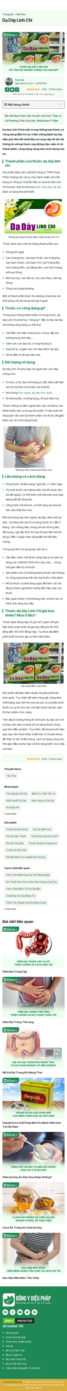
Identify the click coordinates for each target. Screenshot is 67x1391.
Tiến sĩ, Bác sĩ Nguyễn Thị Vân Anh (23, 1368)
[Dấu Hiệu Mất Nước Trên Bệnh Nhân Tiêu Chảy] (33, 1253)
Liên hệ (9, 1346)
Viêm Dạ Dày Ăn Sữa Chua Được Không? (27, 1177)
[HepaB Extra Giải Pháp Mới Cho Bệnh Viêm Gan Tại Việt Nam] (33, 1098)
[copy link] (17, 89)
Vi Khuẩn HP (12, 807)
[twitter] (27, 1312)
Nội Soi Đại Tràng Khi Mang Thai (22, 1072)
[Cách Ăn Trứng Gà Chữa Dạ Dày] (33, 1203)
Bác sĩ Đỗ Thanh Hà (16, 1359)
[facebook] (5, 1312)
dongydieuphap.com (12, 1382)
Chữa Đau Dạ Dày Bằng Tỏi (20, 895)
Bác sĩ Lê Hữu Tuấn (15, 1350)
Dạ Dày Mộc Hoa (42, 829)
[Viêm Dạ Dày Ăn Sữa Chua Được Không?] (33, 1153)
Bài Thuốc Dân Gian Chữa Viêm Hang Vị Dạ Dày (31, 881)
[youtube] (20, 1312)
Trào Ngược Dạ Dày (16, 793)
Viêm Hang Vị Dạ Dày (42, 800)
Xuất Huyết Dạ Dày (16, 800)
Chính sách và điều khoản (18, 1341)
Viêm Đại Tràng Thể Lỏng (18, 1022)
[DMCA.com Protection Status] (18, 1320)
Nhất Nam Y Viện (47, 120)
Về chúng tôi (12, 1332)
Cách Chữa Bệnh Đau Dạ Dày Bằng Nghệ (28, 874)
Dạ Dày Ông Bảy (15, 843)
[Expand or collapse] (61, 104)
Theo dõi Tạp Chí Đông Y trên (25, 94)
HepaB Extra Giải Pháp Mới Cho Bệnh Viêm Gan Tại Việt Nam (31, 1124)
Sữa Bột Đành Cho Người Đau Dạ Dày (26, 857)
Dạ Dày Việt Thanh (16, 836)
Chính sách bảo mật (15, 1337)
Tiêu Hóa (20, 14)
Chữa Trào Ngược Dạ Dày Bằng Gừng (26, 902)
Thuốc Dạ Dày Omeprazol (43, 843)
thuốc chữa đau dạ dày (47, 187)
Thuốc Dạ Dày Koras (17, 829)
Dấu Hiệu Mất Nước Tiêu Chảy (20, 1277)
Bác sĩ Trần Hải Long (16, 1363)
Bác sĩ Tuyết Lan (14, 1354)
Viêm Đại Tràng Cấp (14, 971)
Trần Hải (19, 80)
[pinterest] (34, 1312)
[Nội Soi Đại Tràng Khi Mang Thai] (33, 1048)
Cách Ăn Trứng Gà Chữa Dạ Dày (22, 1227)
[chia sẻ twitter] (12, 89)
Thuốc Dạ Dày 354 (16, 850)
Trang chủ (7, 14)
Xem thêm (11, 813)
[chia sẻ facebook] (7, 89)
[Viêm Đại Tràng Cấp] (33, 947)
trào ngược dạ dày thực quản (35, 392)
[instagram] (12, 1312)
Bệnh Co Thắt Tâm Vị (43, 793)
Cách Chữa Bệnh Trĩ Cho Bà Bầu (23, 888)
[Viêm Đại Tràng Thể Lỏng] (33, 997)
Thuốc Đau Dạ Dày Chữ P (44, 836)
